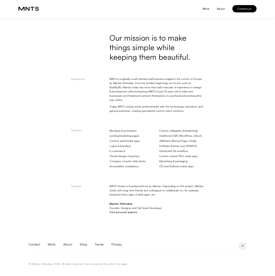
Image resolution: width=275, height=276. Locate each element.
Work (206, 8)
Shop (83, 244)
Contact (34, 244)
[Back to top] (242, 246)
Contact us (244, 8)
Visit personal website (123, 212)
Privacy (116, 244)
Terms (99, 244)
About (221, 8)
